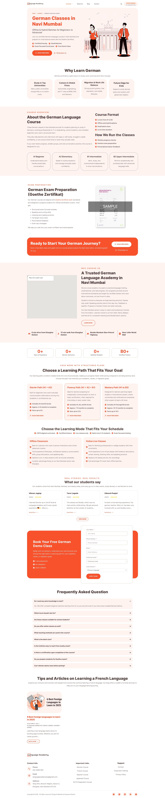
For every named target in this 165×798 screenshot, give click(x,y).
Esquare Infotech (70, 794)
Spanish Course (82, 775)
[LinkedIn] (125, 794)
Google (31, 497)
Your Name (89, 529)
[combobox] (106, 570)
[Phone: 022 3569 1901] (29, 769)
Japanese (56, 725)
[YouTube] (119, 794)
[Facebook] (130, 794)
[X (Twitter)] (136, 794)
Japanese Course (82, 778)
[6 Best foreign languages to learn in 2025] (44, 702)
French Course (82, 771)
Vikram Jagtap (35, 493)
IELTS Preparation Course (82, 782)
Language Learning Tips (35, 725)
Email (88, 548)
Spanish (29, 727)
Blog (88, 4)
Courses (68, 4)
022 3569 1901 (38, 770)
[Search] (121, 4)
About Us (80, 4)
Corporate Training (121, 771)
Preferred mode (91, 557)
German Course (82, 767)
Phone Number (90, 539)
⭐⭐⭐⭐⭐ (38, 497)
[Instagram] (114, 794)
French (45, 725)
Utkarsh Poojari (111, 493)
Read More (32, 512)
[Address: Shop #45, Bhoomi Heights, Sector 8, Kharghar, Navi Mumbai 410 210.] (29, 784)
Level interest (90, 566)
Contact (96, 4)
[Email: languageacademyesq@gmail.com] (29, 775)
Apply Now (93, 576)
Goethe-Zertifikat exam (63, 200)
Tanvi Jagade (72, 493)
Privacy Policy (121, 774)
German (50, 725)
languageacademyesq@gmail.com (45, 777)
